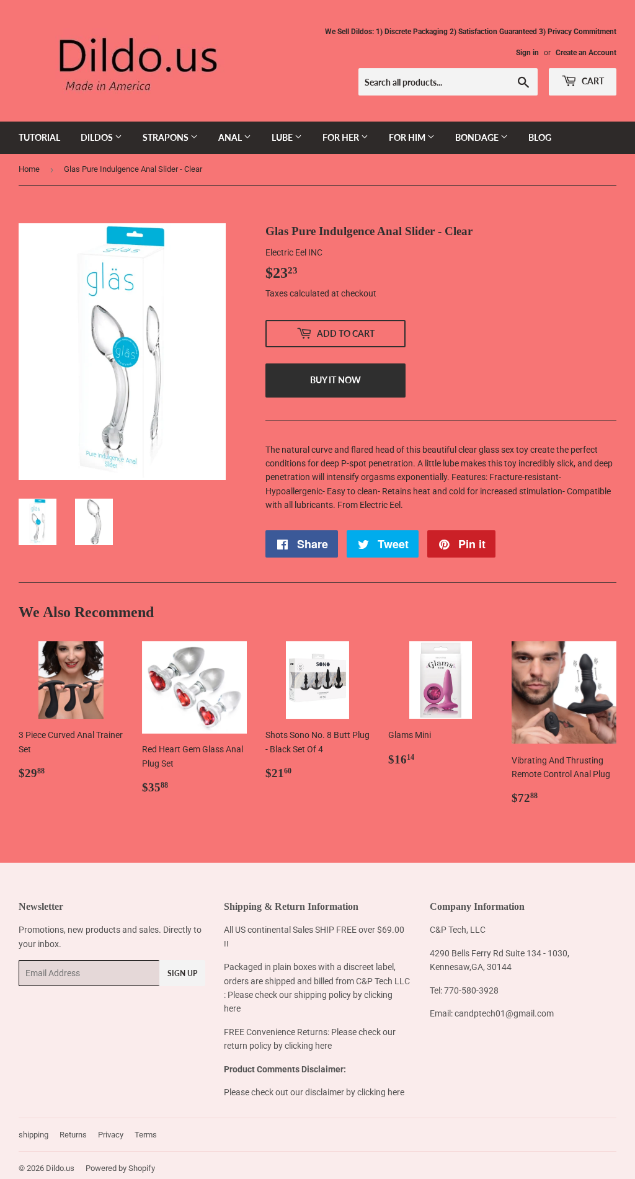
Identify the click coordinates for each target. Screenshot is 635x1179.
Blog (539, 137)
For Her (341, 137)
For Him (408, 137)
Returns (73, 1134)
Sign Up (182, 973)
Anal (231, 137)
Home (29, 169)
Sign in (527, 52)
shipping (33, 1134)
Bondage (477, 137)
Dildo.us (60, 1168)
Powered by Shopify (120, 1168)
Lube (283, 137)
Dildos (98, 137)
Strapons (166, 137)
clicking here (308, 1046)
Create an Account (586, 52)
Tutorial (39, 137)
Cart (592, 81)
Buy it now (335, 380)
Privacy (110, 1134)
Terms (146, 1134)
